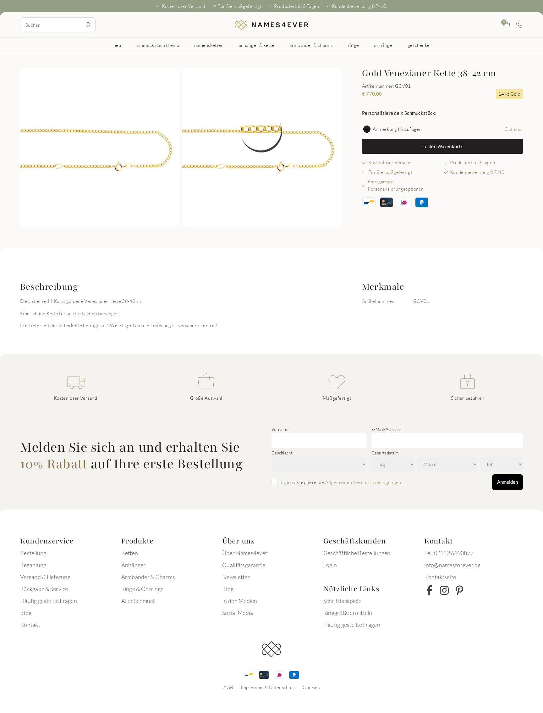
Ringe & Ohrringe (142, 588)
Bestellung (33, 552)
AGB (228, 687)
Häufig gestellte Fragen (48, 600)
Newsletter (236, 576)
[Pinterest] (459, 590)
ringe (353, 45)
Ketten (129, 552)
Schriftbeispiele (342, 600)
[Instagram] (444, 590)
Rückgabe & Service (44, 588)
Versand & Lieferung (45, 576)
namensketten (209, 45)
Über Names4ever (244, 552)
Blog (25, 612)
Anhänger (133, 564)
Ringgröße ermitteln (347, 612)
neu (117, 45)
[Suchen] (88, 25)
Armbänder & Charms (148, 576)
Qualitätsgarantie (243, 564)
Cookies (311, 687)
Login (330, 564)
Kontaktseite (440, 576)
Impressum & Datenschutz (268, 687)
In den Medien (239, 600)
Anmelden (507, 482)
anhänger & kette (257, 45)
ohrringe (383, 45)
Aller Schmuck (138, 600)
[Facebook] (429, 590)
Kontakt (30, 624)
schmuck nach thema (157, 45)
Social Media (237, 612)
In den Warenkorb (442, 146)
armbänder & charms (310, 45)
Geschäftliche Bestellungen (357, 552)
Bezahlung (33, 564)
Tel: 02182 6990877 (449, 552)
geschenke (419, 45)
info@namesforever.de (452, 564)
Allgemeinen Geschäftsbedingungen (363, 482)
